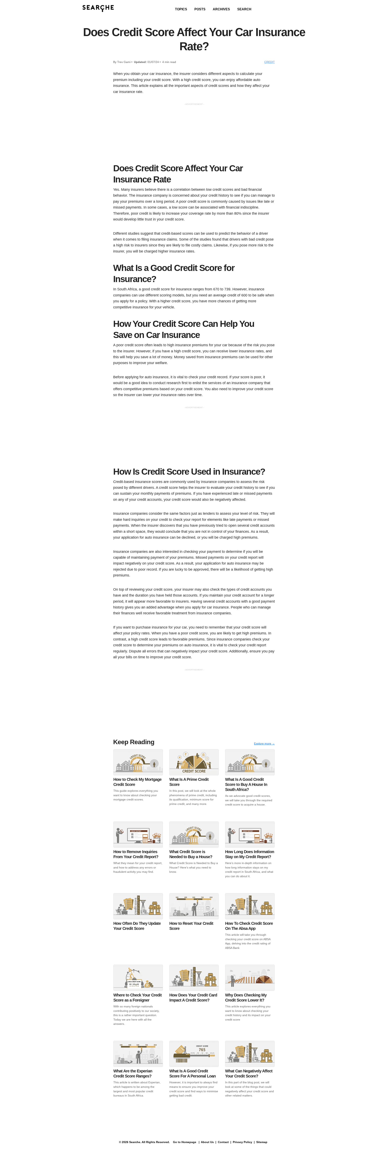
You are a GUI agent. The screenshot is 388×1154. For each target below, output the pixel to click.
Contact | (224, 1142)
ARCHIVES (221, 9)
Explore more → (264, 743)
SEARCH (244, 9)
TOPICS (181, 9)
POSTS (200, 9)
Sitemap (262, 1142)
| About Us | (207, 1142)
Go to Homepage (184, 1142)
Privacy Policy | (243, 1142)
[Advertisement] (194, 134)
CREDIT (269, 62)
